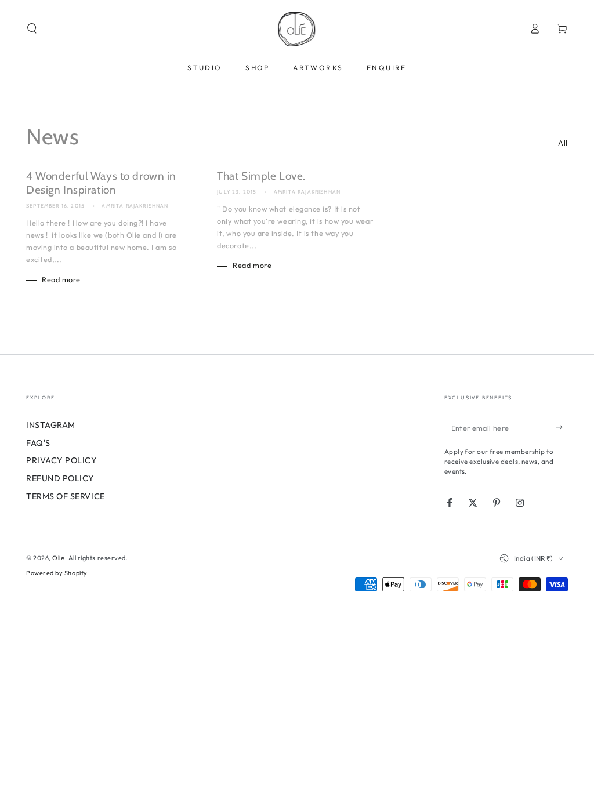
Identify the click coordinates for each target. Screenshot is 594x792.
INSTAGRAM (50, 425)
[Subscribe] (562, 427)
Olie (58, 558)
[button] (32, 28)
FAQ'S (38, 443)
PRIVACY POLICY (61, 460)
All (563, 142)
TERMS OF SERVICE (65, 496)
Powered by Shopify (57, 573)
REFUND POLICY (60, 478)
